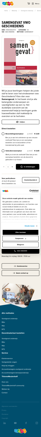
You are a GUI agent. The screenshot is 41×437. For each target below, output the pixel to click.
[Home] (8, 3)
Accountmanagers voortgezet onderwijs (16, 369)
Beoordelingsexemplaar (14, 134)
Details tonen (29, 226)
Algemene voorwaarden (9, 406)
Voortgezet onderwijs (27, 11)
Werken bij (5, 389)
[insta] (36, 423)
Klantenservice (22, 266)
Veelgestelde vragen (9, 362)
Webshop (14, 11)
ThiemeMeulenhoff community (13, 385)
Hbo (3, 325)
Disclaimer (5, 414)
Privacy (4, 410)
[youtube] (15, 423)
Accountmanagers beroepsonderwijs (15, 373)
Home (6, 11)
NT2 (3, 329)
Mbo (3, 322)
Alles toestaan (20, 232)
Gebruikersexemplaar (13, 151)
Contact (4, 392)
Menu (37, 3)
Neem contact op (22, 273)
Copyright (5, 418)
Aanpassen (19, 238)
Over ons (5, 382)
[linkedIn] (4, 423)
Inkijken (22, 122)
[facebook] (26, 423)
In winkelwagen (29, 167)
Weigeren (20, 244)
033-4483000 (22, 251)
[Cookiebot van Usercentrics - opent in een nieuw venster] (29, 191)
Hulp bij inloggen (8, 365)
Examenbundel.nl (30, 180)
